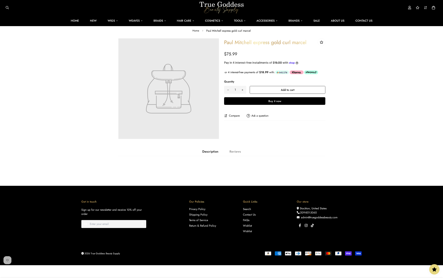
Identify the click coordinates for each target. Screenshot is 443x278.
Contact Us (363, 21)
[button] (433, 8)
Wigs (111, 21)
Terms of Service (198, 220)
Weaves (134, 21)
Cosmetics (212, 21)
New (93, 21)
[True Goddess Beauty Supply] (222, 7)
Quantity (229, 82)
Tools (238, 21)
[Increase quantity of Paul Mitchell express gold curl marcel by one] (242, 90)
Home (75, 21)
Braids (158, 21)
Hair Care (184, 21)
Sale (316, 21)
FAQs (246, 220)
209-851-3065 (308, 213)
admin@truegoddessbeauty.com (318, 217)
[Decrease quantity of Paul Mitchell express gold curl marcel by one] (228, 90)
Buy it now (274, 101)
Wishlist (247, 226)
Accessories (265, 21)
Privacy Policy (197, 209)
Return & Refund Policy (202, 226)
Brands (294, 21)
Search (247, 209)
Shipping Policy (198, 215)
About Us (337, 21)
